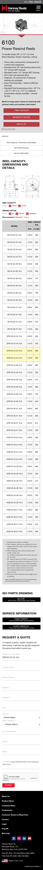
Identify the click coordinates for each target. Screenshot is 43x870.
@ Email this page (8, 129)
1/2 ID (23, 206)
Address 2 (6, 697)
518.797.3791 (7, 853)
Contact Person (8, 677)
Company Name (8, 667)
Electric (21, 213)
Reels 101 (21, 124)
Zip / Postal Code (9, 731)
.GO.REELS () (24, 853)
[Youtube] (29, 838)
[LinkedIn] (24, 838)
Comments (20, 763)
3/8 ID (14, 206)
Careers (5, 819)
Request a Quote (21, 117)
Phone (4, 752)
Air (13, 213)
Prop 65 (5, 829)
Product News (8, 801)
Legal (4, 824)
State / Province (9, 721)
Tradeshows (7, 810)
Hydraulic (32, 213)
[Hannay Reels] (14, 11)
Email (5, 741)
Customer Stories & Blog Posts (15, 815)
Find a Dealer (21, 111)
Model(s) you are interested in (11, 654)
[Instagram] (19, 838)
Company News (8, 805)
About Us (6, 796)
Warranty (6, 833)
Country (5, 714)
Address (6, 687)
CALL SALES (34, 2)
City (4, 708)
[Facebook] (14, 838)
